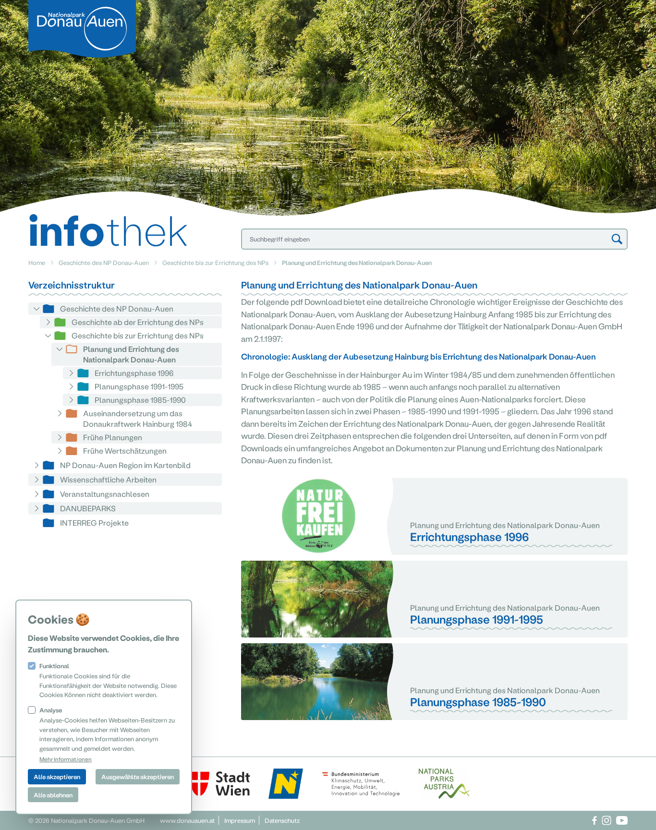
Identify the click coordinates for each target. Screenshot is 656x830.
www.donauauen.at (187, 820)
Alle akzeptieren (57, 776)
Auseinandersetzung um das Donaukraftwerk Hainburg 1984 (137, 418)
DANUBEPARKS (88, 508)
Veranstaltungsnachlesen (104, 493)
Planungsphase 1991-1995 (139, 386)
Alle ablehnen (53, 794)
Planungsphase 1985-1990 (140, 399)
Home (36, 262)
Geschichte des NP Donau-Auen (104, 262)
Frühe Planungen (112, 437)
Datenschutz (282, 820)
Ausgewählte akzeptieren (137, 776)
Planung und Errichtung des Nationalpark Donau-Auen (131, 354)
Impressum (239, 820)
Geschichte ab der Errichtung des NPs (138, 321)
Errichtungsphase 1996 (134, 372)
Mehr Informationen (65, 759)
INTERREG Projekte (94, 522)
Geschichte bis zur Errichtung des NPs (215, 262)
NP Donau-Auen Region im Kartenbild (125, 464)
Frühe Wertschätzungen (125, 450)
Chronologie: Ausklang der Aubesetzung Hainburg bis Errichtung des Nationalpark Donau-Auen (418, 356)
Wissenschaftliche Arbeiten (108, 479)
